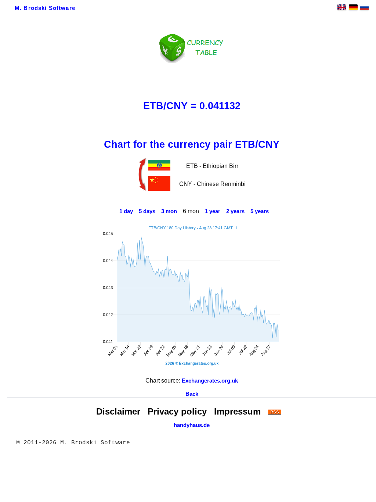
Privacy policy (177, 411)
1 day (126, 211)
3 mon (169, 211)
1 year (212, 211)
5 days (147, 211)
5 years (259, 211)
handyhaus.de (192, 425)
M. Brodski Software (45, 8)
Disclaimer (118, 411)
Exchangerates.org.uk (210, 381)
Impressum (237, 411)
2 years (235, 211)
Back (191, 394)
